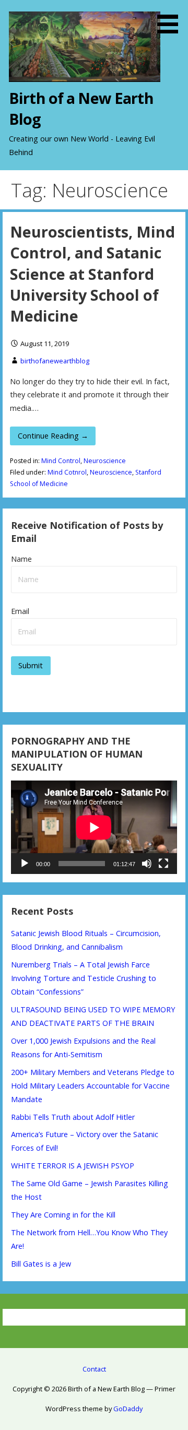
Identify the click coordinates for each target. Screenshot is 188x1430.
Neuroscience (105, 460)
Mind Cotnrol (67, 472)
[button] (171, 18)
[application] (94, 827)
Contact (94, 1369)
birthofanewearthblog (54, 360)
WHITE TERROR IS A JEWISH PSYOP (72, 1166)
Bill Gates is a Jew (41, 1264)
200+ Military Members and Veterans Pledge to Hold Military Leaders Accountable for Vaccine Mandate (92, 1085)
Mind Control (60, 460)
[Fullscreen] (163, 863)
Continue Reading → (53, 436)
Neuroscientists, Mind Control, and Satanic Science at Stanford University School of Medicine (92, 273)
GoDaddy (128, 1408)
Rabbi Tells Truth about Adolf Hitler (73, 1117)
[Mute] (147, 863)
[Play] (24, 863)
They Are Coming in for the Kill (63, 1215)
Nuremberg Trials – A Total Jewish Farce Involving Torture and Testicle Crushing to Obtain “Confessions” (83, 978)
